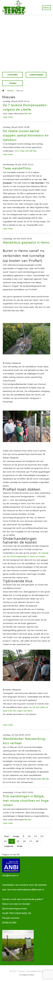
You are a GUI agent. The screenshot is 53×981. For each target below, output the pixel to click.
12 (41, 836)
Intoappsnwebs (26, 975)
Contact (12, 83)
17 (30, 841)
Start (6, 836)
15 (18, 841)
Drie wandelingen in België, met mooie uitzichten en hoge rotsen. (26, 801)
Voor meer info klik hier (25, 151)
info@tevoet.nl (10, 875)
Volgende (8, 846)
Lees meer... (8, 117)
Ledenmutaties (36, 75)
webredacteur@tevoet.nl (30, 889)
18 (37, 841)
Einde (19, 846)
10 (29, 836)
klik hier (27, 113)
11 (35, 836)
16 (24, 841)
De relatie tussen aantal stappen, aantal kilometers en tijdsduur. (26, 135)
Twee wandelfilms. (17, 168)
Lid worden (12, 75)
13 (5, 841)
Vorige (16, 836)
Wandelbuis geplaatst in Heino (26, 242)
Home (10, 90)
